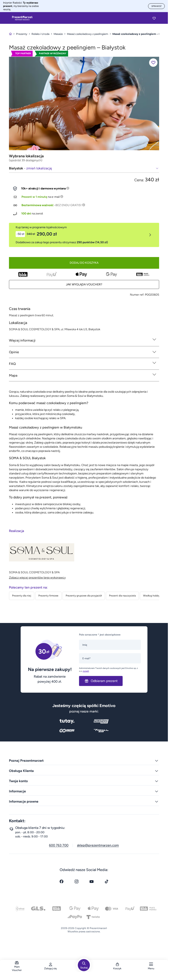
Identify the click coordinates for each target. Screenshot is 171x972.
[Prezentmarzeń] (22, 18)
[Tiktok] (106, 881)
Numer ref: (137, 294)
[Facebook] (61, 881)
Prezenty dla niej (21, 595)
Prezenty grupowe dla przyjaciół (84, 595)
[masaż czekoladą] (84, 103)
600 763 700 (58, 845)
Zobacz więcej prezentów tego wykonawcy (37, 577)
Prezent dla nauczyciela (122, 595)
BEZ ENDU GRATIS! (68, 205)
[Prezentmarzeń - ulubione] (154, 18)
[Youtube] (91, 881)
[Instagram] (76, 881)
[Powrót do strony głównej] (10, 33)
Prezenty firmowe (48, 595)
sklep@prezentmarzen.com (98, 845)
